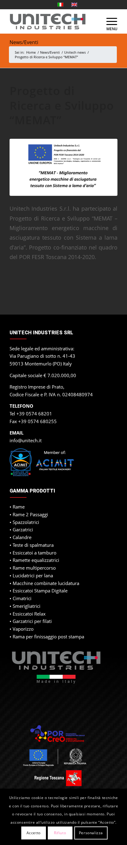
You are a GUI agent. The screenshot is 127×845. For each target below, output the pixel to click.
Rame (19, 507)
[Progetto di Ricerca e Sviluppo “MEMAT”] (63, 167)
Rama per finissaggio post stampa (48, 636)
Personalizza (91, 832)
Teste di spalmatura (33, 545)
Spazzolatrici (26, 522)
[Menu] (108, 21)
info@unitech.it (26, 440)
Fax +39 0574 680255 (33, 421)
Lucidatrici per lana (33, 575)
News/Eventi (24, 42)
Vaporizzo (23, 629)
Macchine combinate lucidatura (46, 583)
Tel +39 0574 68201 (31, 413)
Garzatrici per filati (32, 621)
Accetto (34, 832)
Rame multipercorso (34, 568)
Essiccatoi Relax (29, 614)
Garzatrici (23, 529)
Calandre (22, 537)
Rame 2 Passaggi (30, 514)
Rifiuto (60, 832)
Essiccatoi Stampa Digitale (40, 590)
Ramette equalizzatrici (36, 560)
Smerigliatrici (26, 606)
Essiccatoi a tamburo (34, 553)
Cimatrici (22, 598)
